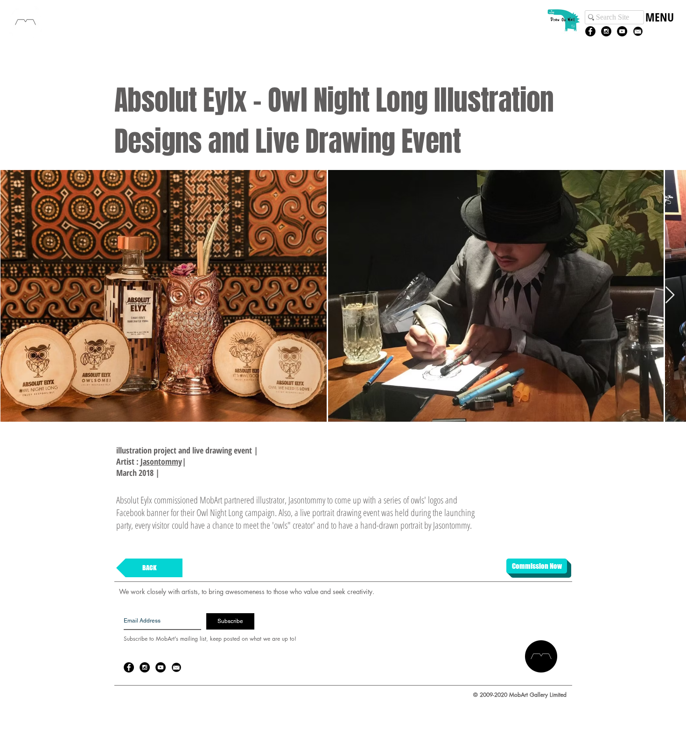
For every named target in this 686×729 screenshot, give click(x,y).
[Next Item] (670, 295)
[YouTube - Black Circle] (622, 31)
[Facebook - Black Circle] (590, 31)
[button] (659, 27)
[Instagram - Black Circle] (606, 31)
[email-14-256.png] (638, 31)
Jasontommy (161, 461)
